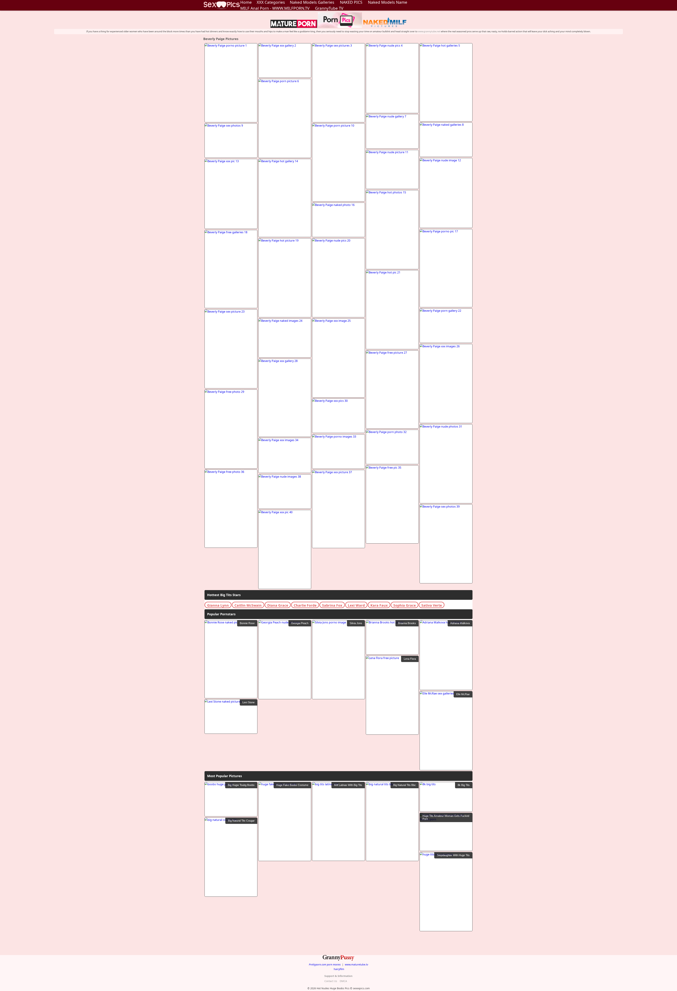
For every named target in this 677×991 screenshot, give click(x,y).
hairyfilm (339, 969)
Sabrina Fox (332, 605)
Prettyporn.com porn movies (325, 964)
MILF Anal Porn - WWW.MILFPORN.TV (274, 8)
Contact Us (330, 981)
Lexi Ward (356, 605)
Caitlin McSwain (248, 605)
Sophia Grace (404, 605)
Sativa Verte (431, 605)
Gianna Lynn (218, 605)
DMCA (343, 981)
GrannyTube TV (329, 8)
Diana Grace (277, 605)
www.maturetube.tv (356, 964)
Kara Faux (379, 605)
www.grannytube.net (429, 31)
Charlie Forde (305, 605)
